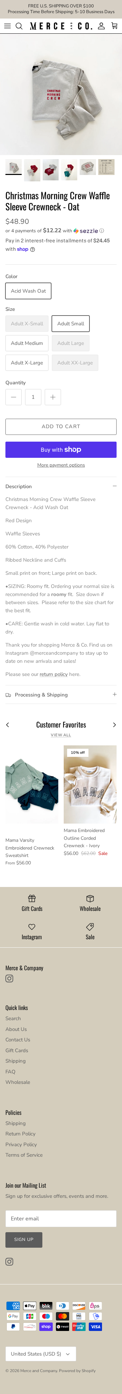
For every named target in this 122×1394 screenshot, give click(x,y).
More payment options (61, 465)
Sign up (24, 1240)
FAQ (10, 1071)
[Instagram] (9, 978)
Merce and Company (38, 1370)
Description (18, 486)
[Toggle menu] (7, 26)
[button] (61, 231)
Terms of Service (24, 1155)
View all (61, 735)
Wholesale (17, 1082)
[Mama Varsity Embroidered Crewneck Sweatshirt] (31, 784)
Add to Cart (61, 426)
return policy (54, 674)
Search (13, 1018)
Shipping (15, 1061)
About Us (16, 1029)
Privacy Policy (21, 1144)
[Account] (99, 26)
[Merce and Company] (61, 26)
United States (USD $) (36, 1354)
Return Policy (20, 1133)
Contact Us (17, 1039)
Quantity (15, 382)
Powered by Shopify (77, 1370)
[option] (61, 94)
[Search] (22, 26)
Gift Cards (16, 1050)
